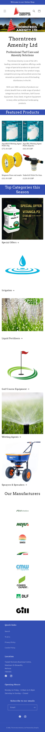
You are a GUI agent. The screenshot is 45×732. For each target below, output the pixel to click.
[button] (4, 11)
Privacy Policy (10, 642)
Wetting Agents (10, 437)
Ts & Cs (7, 637)
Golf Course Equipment (14, 389)
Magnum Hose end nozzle (12, 175)
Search (7, 631)
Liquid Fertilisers (11, 338)
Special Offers (9, 242)
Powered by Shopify (32, 728)
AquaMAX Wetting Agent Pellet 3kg (12, 145)
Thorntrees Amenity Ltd (18, 728)
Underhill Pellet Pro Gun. (32, 175)
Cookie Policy (10, 648)
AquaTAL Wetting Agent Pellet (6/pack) (32, 145)
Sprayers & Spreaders (13, 485)
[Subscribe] (34, 707)
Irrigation (7, 290)
